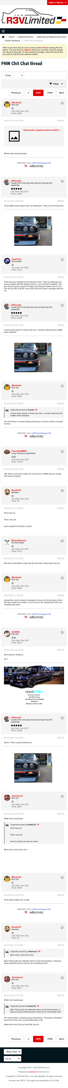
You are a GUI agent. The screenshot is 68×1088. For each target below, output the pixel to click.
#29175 (60, 995)
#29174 (60, 945)
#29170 (60, 650)
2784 (50, 92)
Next (61, 92)
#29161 (60, 121)
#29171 (60, 738)
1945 (38, 92)
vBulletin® (33, 1072)
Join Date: (16, 111)
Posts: (14, 113)
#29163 (60, 277)
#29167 (60, 508)
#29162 (60, 201)
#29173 (60, 895)
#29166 (60, 469)
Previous (16, 92)
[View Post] (36, 410)
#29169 (60, 595)
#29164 (60, 325)
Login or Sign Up (56, 2)
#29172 (60, 814)
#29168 (60, 558)
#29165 (60, 403)
